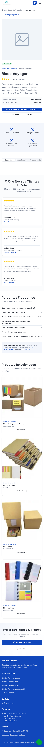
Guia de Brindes (8, 693)
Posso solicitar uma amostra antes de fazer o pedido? (21, 317)
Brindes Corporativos (10, 682)
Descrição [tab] (8, 160)
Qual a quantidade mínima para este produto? (18, 308)
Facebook (5, 735)
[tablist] (22, 160)
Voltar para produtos (12, 15)
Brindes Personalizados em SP (13, 689)
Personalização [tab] (35, 160)
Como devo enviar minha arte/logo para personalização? (16, 322)
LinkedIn (22, 735)
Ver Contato (23, 649)
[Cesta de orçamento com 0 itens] (35, 3)
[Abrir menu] (39, 2)
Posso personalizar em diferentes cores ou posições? (21, 336)
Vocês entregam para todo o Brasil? (14, 332)
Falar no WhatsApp (23, 114)
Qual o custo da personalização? (13, 327)
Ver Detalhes (21, 429)
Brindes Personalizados (11, 678)
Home (4, 10)
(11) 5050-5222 (26, 349)
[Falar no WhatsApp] (39, 742)
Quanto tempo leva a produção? (13, 312)
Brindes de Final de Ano (11, 685)
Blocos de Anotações (15, 10)
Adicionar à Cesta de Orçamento (23, 109)
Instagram (13, 735)
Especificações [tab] (21, 160)
